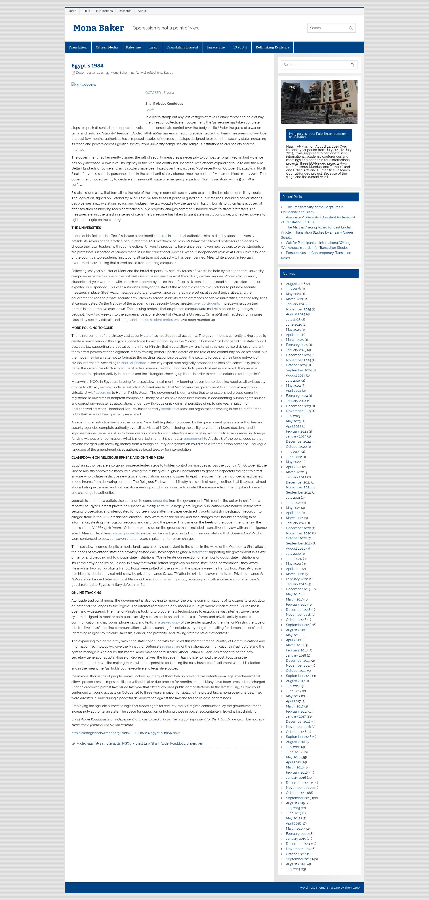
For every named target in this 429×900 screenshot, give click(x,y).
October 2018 (296, 620)
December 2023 (298, 406)
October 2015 (296, 793)
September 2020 (299, 543)
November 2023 (298, 411)
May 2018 (293, 635)
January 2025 (296, 350)
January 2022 (296, 477)
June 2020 (294, 559)
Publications (104, 11)
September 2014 (298, 859)
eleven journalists (126, 533)
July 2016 (293, 747)
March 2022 (295, 472)
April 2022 (293, 467)
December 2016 (298, 722)
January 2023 (296, 436)
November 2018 (298, 615)
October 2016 (296, 732)
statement (200, 552)
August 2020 (295, 548)
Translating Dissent (182, 47)
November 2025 (298, 309)
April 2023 (293, 426)
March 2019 (295, 599)
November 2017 (298, 665)
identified (168, 409)
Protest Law (141, 743)
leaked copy (170, 622)
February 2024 (297, 396)
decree (161, 236)
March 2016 (295, 767)
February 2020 (297, 579)
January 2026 (296, 304)
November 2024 (298, 360)
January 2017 (296, 716)
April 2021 (293, 513)
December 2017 (298, 661)
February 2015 (296, 834)
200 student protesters (161, 320)
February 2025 (297, 345)
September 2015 (298, 798)
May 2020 (293, 564)
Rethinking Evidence (272, 47)
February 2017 (296, 712)
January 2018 (296, 655)
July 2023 (293, 416)
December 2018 (298, 610)
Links (86, 11)
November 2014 (298, 849)
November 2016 (298, 727)
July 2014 (293, 869)
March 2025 (295, 340)
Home (72, 11)
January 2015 (296, 839)
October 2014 (296, 854)
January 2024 (296, 401)
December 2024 (298, 355)
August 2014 (295, 864)
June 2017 (293, 691)
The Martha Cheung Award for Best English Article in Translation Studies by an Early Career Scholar (317, 232)
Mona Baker (98, 27)
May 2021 (293, 508)
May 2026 (293, 294)
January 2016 (296, 778)
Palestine (133, 47)
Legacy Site (216, 47)
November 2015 (298, 788)
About (142, 11)
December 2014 (298, 844)
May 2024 (293, 386)
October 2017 (296, 671)
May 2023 (293, 421)
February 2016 (297, 772)
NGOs (126, 743)
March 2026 (295, 299)
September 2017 (298, 676)
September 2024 (299, 370)
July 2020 (293, 554)
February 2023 (297, 431)
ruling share (171, 647)
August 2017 (295, 681)
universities (195, 743)
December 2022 (298, 442)
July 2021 (293, 498)
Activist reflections (149, 72)
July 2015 (293, 808)
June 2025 (294, 324)
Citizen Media (107, 47)
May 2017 (293, 696)
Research (125, 11)
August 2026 (295, 284)
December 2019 (298, 589)
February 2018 (297, 650)
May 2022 (293, 462)
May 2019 (293, 594)
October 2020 (296, 538)
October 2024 (296, 365)
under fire (160, 501)
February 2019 (297, 605)
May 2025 (293, 330)
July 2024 (293, 381)
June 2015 (293, 813)
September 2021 (298, 492)
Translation (78, 47)
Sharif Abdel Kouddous (168, 743)
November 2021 (298, 487)
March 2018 (295, 645)
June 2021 (293, 503)
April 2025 (293, 335)
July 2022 (293, 452)
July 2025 (293, 319)
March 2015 (294, 829)
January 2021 (296, 523)
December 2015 (298, 783)
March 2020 (295, 574)
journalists (113, 743)
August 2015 (295, 803)
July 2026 (293, 289)
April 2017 (293, 701)
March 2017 (294, 706)
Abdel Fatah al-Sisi (90, 743)
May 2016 (293, 757)
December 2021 (298, 482)
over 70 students (207, 303)
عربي (150, 109)
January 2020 (296, 584)
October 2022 (296, 447)
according (103, 393)
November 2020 (298, 533)
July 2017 (293, 686)
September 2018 (298, 625)
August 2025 (295, 314)
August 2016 (295, 742)
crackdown (143, 282)
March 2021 (294, 518)
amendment (193, 439)
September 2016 (298, 737)
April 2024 (293, 391)
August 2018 (295, 630)
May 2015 (293, 818)
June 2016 (294, 752)
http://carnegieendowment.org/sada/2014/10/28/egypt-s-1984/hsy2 (126, 733)
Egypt (154, 47)
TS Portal (240, 47)
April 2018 (293, 640)
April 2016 (293, 762)
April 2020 (293, 569)
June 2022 (294, 457)
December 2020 (298, 528)
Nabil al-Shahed (133, 363)
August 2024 (295, 375)
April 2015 (293, 823)
